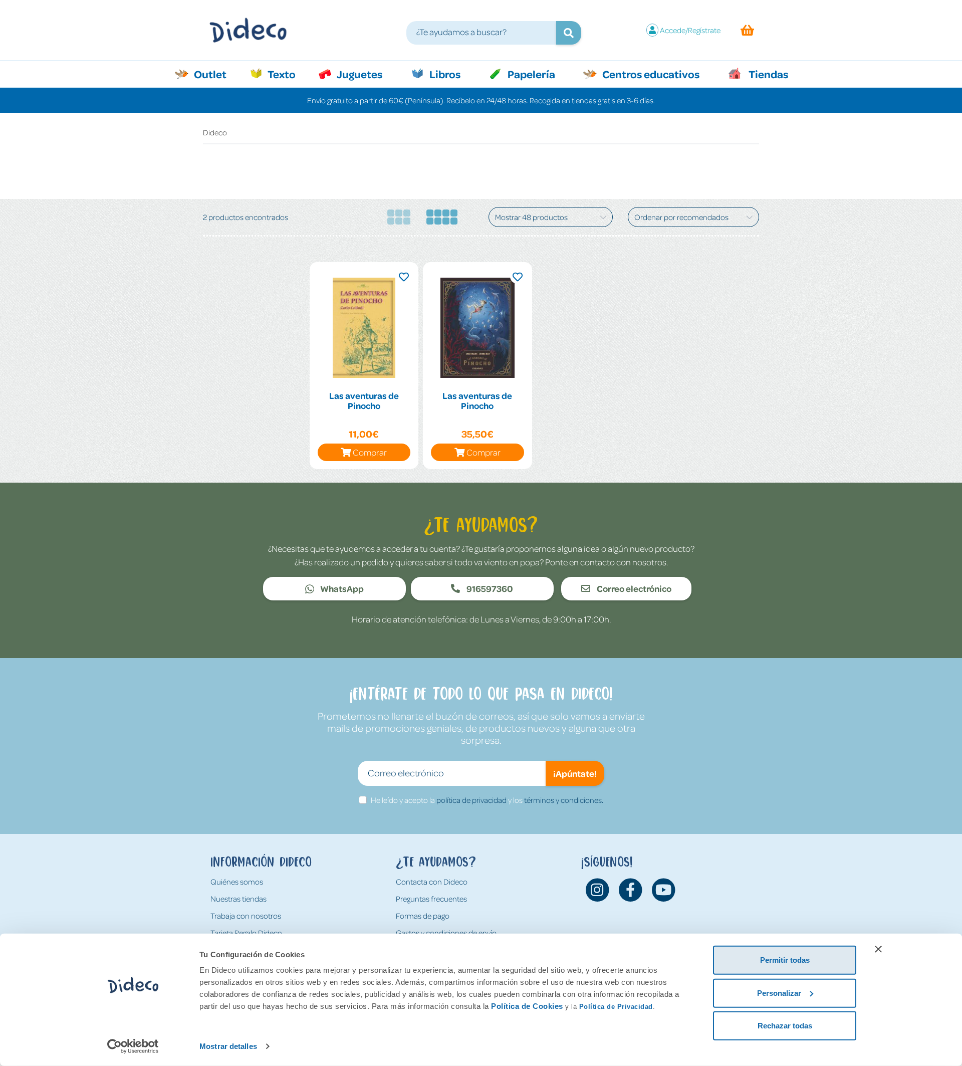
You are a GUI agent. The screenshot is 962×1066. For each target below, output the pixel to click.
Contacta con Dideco (431, 882)
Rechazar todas (785, 1025)
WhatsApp (341, 588)
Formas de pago (422, 916)
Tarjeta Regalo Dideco (246, 933)
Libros (443, 74)
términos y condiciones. (563, 800)
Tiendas (767, 74)
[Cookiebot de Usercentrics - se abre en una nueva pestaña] (133, 1046)
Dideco (215, 132)
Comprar (370, 452)
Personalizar (779, 992)
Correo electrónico (633, 588)
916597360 (489, 588)
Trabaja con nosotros (245, 916)
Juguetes (358, 74)
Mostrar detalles (228, 1046)
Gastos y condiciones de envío (446, 933)
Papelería (530, 74)
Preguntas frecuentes (431, 899)
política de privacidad (471, 800)
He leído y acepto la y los (487, 800)
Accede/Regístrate (690, 30)
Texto (287, 74)
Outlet (215, 74)
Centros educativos (649, 74)
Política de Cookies (527, 1006)
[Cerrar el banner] (878, 949)
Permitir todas (785, 960)
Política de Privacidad (616, 1006)
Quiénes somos (236, 882)
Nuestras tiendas (238, 899)
